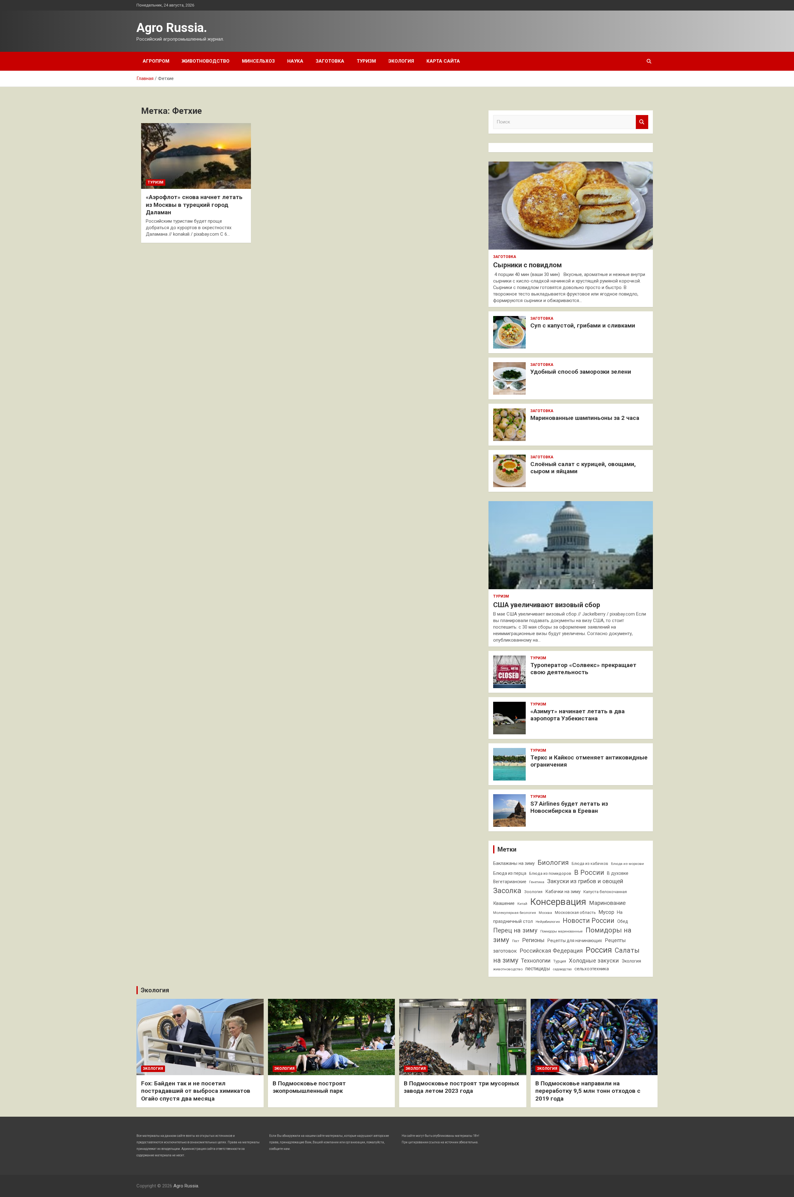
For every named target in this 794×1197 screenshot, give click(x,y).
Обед (622, 921)
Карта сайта (443, 61)
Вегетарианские (509, 881)
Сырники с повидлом (527, 265)
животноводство (508, 969)
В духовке (617, 873)
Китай (522, 904)
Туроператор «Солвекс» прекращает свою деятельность (583, 668)
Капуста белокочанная (605, 891)
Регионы (533, 940)
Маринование (607, 903)
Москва (545, 912)
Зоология (533, 891)
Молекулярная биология (514, 912)
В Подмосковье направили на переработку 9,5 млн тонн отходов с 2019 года (587, 1091)
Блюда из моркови (627, 863)
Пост (515, 941)
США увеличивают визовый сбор (546, 605)
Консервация (558, 902)
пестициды (537, 969)
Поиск (642, 122)
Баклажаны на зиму (514, 863)
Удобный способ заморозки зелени (580, 371)
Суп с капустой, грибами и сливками (582, 325)
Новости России (588, 920)
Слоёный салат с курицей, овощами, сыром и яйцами (583, 468)
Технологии (536, 961)
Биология (553, 862)
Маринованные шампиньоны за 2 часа (584, 417)
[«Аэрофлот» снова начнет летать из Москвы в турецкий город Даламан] (196, 156)
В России (589, 872)
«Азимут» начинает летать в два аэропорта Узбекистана (577, 715)
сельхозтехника (591, 969)
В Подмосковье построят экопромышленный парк (309, 1087)
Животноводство (206, 61)
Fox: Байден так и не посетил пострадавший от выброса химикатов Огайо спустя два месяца (195, 1091)
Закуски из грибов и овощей (585, 881)
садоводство (562, 969)
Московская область (575, 912)
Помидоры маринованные (561, 931)
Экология (401, 61)
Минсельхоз (258, 61)
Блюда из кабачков (590, 863)
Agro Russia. (171, 27)
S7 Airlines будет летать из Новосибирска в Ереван (569, 807)
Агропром (156, 61)
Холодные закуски (594, 960)
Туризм (366, 61)
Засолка (507, 890)
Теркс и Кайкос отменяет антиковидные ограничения (589, 761)
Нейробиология (548, 922)
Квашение (504, 903)
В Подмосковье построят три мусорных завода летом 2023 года (461, 1087)
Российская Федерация (551, 950)
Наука (295, 61)
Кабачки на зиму (563, 891)
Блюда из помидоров (550, 873)
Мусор (606, 912)
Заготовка (330, 61)
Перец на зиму (515, 930)
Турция (559, 961)
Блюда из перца (509, 873)
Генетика (536, 882)
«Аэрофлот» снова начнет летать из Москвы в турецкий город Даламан (194, 205)
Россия (599, 949)
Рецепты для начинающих (574, 940)
